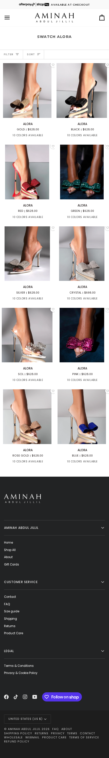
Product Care (13, 633)
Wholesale (13, 737)
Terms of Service (84, 737)
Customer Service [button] (21, 582)
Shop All (10, 550)
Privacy (58, 733)
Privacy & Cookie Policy (21, 673)
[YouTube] (34, 697)
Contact (10, 597)
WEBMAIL (32, 737)
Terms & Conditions (19, 666)
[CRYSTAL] (52, 136)
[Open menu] (11, 17)
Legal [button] (9, 651)
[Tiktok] (16, 697)
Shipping (10, 619)
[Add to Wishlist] (53, 65)
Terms (72, 733)
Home (8, 543)
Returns (9, 626)
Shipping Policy (18, 733)
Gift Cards (11, 564)
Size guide (11, 611)
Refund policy (16, 741)
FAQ (7, 604)
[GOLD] (7, 136)
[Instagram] (25, 697)
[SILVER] (43, 136)
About (8, 557)
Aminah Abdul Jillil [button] (21, 528)
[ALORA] (27, 90)
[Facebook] (6, 697)
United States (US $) (25, 719)
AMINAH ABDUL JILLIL (24, 729)
